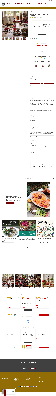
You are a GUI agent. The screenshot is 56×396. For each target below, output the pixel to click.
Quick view (8, 261)
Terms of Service (28, 377)
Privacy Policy (28, 378)
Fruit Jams (14, 3)
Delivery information (28, 176)
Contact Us (15, 380)
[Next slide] (53, 28)
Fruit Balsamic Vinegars (21, 3)
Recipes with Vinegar (16, 379)
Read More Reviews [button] (42, 34)
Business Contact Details (5, 378)
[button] (32, 17)
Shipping (34, 79)
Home (31, 11)
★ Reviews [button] (5, 393)
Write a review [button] (42, 45)
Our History (3, 377)
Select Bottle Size (33, 71)
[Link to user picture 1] (37, 305)
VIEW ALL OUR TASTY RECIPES (42, 242)
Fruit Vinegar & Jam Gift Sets (31, 3)
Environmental (16, 381)
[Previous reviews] (30, 165)
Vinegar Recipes (16, 378)
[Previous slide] (30, 28)
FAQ (2, 379)
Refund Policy (28, 379)
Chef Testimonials (16, 377)
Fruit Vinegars (9, 3)
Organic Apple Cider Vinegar (42, 3)
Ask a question (28, 178)
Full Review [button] (9, 307)
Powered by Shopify (28, 389)
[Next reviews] (53, 165)
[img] (42, 57)
